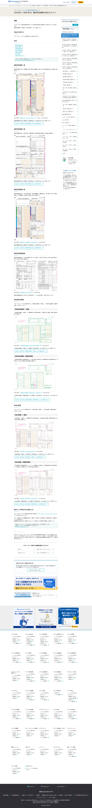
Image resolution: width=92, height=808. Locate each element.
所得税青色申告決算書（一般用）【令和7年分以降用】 (30, 345)
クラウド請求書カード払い (59, 728)
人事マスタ (27, 747)
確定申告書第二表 (19, 46)
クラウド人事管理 (29, 690)
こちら (36, 295)
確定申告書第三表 (19, 48)
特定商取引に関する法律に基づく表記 (49, 795)
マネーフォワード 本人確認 (31, 728)
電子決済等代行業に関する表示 (81, 795)
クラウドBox (14, 690)
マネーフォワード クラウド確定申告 (29, 5)
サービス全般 (14, 766)
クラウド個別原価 (43, 672)
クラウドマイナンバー (44, 709)
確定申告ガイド (39, 5)
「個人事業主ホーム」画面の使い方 (69, 71)
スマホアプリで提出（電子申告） (68, 117)
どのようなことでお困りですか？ (69, 21)
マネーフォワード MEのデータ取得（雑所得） (69, 145)
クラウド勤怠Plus (57, 690)
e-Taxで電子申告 (65, 120)
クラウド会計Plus (29, 634)
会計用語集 (28, 641)
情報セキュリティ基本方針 (27, 795)
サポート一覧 (65, 2)
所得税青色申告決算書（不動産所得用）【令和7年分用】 (30, 392)
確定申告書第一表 (19, 45)
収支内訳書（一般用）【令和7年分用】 (27, 451)
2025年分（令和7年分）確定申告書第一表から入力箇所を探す (28, 123)
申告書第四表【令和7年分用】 (25, 292)
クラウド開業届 (14, 728)
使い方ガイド (15, 638)
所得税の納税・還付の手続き (68, 32)
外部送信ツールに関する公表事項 (65, 795)
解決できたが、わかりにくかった (43, 549)
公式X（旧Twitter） (61, 786)
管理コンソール (14, 747)
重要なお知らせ (30, 766)
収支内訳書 (17, 54)
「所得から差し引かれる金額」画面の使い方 (69, 92)
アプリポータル (56, 747)
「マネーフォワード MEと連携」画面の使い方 (69, 133)
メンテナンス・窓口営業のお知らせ (32, 769)
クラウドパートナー (71, 728)
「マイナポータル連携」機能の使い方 (69, 126)
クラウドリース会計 (71, 672)
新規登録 (80, 2)
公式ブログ (31, 786)
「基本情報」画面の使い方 (67, 76)
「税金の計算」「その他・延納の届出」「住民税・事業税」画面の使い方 (69, 97)
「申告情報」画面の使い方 (67, 74)
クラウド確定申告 (43, 634)
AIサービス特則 (52, 797)
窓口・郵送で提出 (65, 122)
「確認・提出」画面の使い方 (68, 111)
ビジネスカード (42, 728)
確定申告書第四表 (19, 50)
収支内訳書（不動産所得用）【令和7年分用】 (28, 498)
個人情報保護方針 (15, 795)
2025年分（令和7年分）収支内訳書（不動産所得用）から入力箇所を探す (30, 504)
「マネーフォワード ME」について (69, 129)
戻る (64, 153)
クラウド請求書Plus (15, 653)
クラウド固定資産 (29, 672)
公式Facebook (45, 786)
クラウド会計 (14, 634)
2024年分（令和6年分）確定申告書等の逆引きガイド (26, 60)
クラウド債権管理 (57, 653)
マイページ (41, 747)
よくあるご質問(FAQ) (17, 636)
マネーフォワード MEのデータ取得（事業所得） (69, 141)
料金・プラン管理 (71, 747)
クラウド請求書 (70, 634)
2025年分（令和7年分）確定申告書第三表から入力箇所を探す (28, 247)
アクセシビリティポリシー (42, 797)
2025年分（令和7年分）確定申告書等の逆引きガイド (69, 35)
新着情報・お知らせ (16, 640)
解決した (20, 549)
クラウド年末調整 (15, 709)
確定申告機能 (45, 5)
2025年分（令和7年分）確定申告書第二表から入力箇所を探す (28, 183)
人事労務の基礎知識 (72, 698)
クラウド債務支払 (43, 653)
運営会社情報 (5, 795)
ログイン (74, 2)
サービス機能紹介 (16, 643)
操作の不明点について (20, 55)
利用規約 (14, 641)
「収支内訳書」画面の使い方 (68, 82)
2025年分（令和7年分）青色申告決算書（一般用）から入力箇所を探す (30, 351)
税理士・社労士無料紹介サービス (22, 526)
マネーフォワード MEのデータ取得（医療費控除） (69, 150)
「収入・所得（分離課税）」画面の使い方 (69, 105)
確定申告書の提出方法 (66, 114)
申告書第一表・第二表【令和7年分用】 (27, 118)
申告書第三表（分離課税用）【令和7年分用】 (28, 242)
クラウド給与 (70, 690)
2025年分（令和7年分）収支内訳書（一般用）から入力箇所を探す (29, 457)
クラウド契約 (56, 709)
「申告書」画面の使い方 (67, 85)
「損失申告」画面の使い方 (67, 108)
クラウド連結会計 (57, 672)
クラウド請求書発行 (71, 653)
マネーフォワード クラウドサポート (16, 5)
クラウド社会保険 (29, 709)
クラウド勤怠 (42, 690)
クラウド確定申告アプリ (58, 634)
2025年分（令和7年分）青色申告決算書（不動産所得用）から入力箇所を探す (31, 399)
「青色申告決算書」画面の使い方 (68, 79)
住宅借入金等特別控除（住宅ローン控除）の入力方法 (69, 101)
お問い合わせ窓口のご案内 (35, 570)
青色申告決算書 (18, 52)
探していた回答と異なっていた (43, 552)
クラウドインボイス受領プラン (15, 672)
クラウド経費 (28, 653)
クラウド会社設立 (71, 709)
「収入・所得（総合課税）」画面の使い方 (69, 88)
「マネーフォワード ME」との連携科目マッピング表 (69, 137)
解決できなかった (21, 552)
